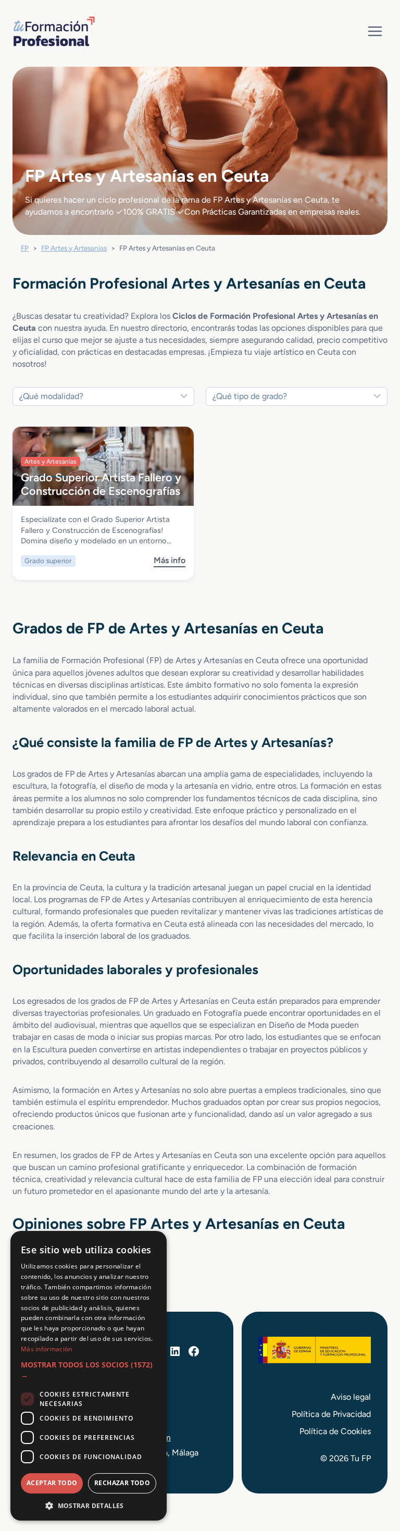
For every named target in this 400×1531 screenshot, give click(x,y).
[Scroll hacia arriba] (372, 1474)
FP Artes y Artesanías (74, 248)
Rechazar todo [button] (122, 1482)
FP (25, 248)
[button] (88, 1370)
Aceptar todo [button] (52, 1482)
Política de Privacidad (331, 1414)
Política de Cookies (335, 1431)
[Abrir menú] (375, 31)
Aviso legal (351, 1397)
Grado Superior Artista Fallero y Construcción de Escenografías (101, 483)
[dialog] (88, 1376)
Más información (46, 1349)
